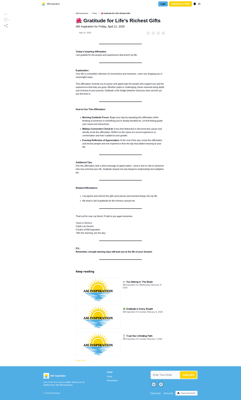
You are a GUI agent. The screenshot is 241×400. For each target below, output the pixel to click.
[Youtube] (154, 384)
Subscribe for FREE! (180, 4)
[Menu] (194, 3)
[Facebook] (161, 384)
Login (163, 4)
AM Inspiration (82, 13)
